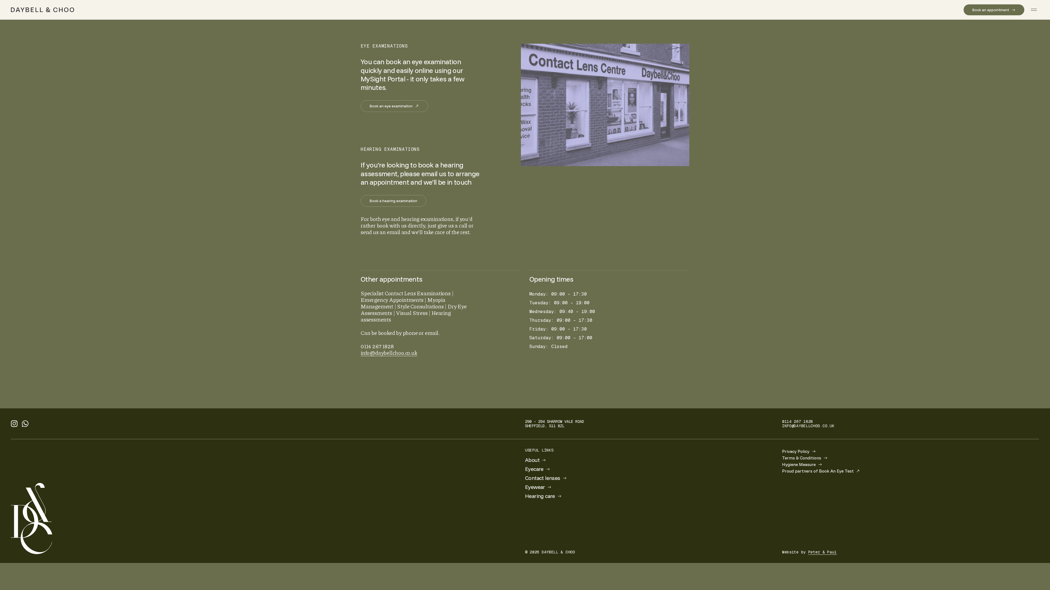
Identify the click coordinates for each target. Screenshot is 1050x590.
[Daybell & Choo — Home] (42, 9)
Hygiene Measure (799, 464)
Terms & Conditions (801, 458)
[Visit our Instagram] (14, 423)
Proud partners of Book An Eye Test (818, 471)
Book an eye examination (391, 106)
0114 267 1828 (797, 421)
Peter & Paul (822, 552)
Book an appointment (990, 9)
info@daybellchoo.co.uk (389, 352)
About (532, 460)
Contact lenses (542, 478)
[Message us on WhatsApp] (25, 423)
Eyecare (534, 469)
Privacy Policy (795, 451)
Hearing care (540, 496)
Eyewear (535, 487)
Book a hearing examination (393, 200)
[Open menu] (1034, 10)
